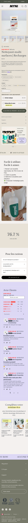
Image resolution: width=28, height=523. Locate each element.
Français (15, 514)
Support (4, 475)
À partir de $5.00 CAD (18, 435)
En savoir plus (14, 277)
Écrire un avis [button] (14, 297)
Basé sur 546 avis (9, 295)
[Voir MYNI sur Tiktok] (6, 509)
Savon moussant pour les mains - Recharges (17, 432)
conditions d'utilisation (12, 520)
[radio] (3, 98)
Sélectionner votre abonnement (11, 94)
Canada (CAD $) (7, 514)
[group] (14, 1)
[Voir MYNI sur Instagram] (3, 509)
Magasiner (5, 464)
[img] (12, 319)
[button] (22, 6)
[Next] (26, 1)
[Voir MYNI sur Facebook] (10, 509)
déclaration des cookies (12, 521)
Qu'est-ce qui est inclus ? (7, 116)
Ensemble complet (20, 131)
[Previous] (2, 1)
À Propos (4, 469)
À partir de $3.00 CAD (7, 435)
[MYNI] (14, 6)
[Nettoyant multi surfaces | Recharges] (5, 39)
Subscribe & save (10, 104)
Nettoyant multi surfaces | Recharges (6, 432)
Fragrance (4, 120)
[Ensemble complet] (9, 136)
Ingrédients (4, 123)
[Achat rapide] (9, 426)
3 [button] (17, 393)
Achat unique (9, 98)
